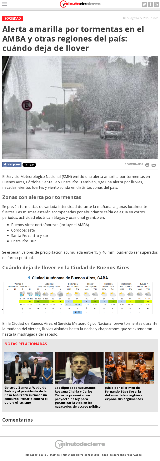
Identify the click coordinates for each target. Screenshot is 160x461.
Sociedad (12, 18)
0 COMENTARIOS (134, 164)
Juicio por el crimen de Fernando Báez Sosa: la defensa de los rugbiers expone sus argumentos (124, 393)
